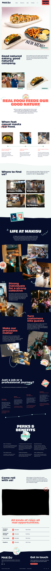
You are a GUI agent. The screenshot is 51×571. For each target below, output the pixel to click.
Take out (19, 88)
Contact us (33, 563)
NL (48, 568)
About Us (22, 2)
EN (46, 568)
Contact (32, 2)
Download (44, 88)
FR (44, 568)
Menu (17, 2)
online (45, 2)
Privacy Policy (29, 568)
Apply (45, 529)
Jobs (28, 2)
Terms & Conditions (22, 568)
